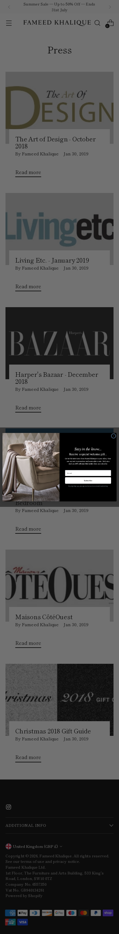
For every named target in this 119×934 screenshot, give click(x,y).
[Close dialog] (113, 436)
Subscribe (88, 480)
